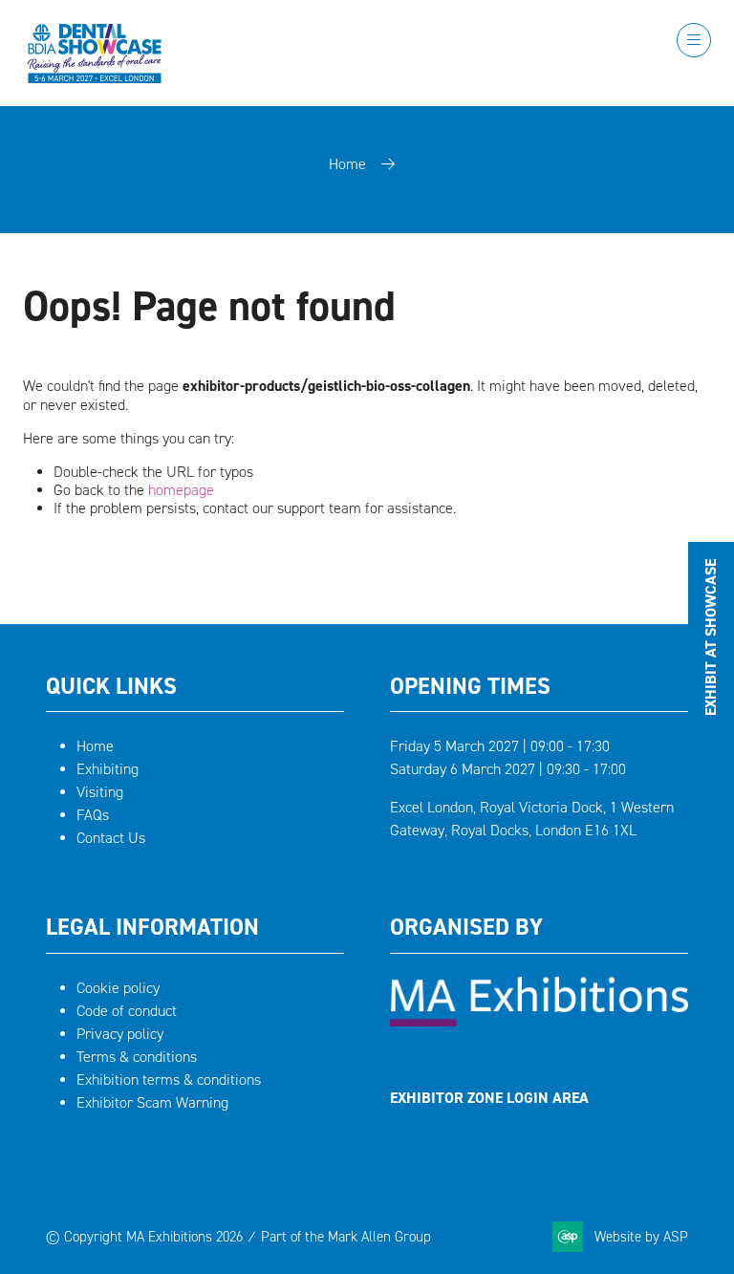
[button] (694, 40)
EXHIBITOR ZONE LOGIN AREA (489, 1098)
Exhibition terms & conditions (168, 1079)
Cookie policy (118, 988)
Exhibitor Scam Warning (152, 1102)
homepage (181, 490)
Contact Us (110, 838)
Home (347, 164)
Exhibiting (107, 769)
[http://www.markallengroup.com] (539, 1021)
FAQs (92, 815)
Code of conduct (126, 1011)
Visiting (99, 792)
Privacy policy (119, 1034)
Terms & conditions (136, 1056)
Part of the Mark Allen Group (346, 1236)
